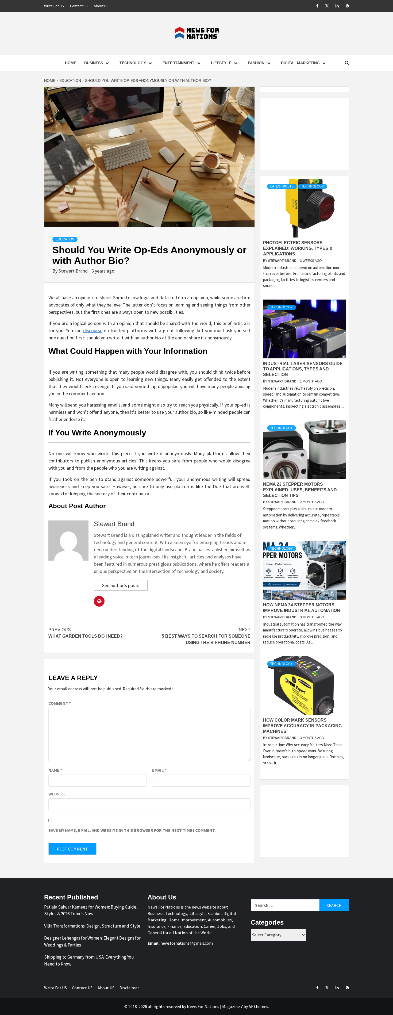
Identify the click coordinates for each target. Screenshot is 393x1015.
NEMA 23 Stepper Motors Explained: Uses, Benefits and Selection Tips (300, 490)
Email (159, 770)
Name (55, 770)
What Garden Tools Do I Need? (85, 632)
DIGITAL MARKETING (300, 63)
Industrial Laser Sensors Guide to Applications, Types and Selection (303, 369)
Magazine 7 (232, 1006)
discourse (92, 330)
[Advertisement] (304, 134)
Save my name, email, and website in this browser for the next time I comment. (131, 830)
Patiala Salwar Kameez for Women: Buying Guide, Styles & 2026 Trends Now (91, 910)
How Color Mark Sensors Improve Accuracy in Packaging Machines (302, 726)
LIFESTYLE (221, 63)
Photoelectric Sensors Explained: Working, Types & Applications (298, 248)
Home (70, 63)
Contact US (79, 5)
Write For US (54, 5)
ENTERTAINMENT (178, 63)
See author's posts (120, 585)
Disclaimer (129, 987)
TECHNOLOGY (133, 63)
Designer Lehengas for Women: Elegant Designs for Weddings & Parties (92, 941)
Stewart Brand (74, 271)
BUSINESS (93, 63)
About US (101, 5)
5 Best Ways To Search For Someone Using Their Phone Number (206, 636)
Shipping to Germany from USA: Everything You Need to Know (89, 960)
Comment (59, 703)
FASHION (256, 63)
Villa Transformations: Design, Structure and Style (92, 926)
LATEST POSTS (282, 186)
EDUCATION (65, 239)
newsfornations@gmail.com (186, 943)
